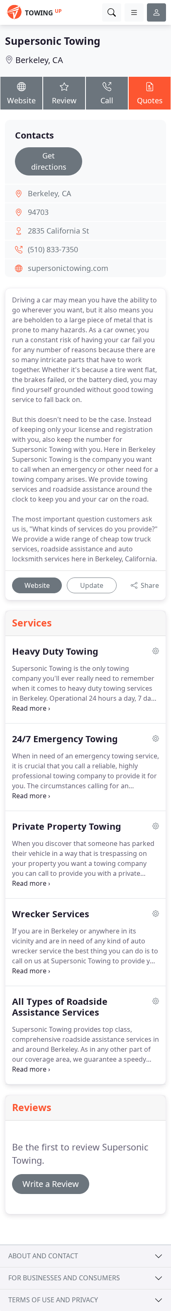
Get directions (48, 161)
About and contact (43, 1255)
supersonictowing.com (68, 268)
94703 (38, 212)
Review (64, 100)
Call (106, 100)
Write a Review (50, 1183)
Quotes (150, 100)
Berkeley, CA (39, 60)
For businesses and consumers (64, 1277)
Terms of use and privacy (53, 1299)
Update (91, 585)
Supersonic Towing (52, 41)
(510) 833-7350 (53, 249)
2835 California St (58, 231)
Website (21, 100)
